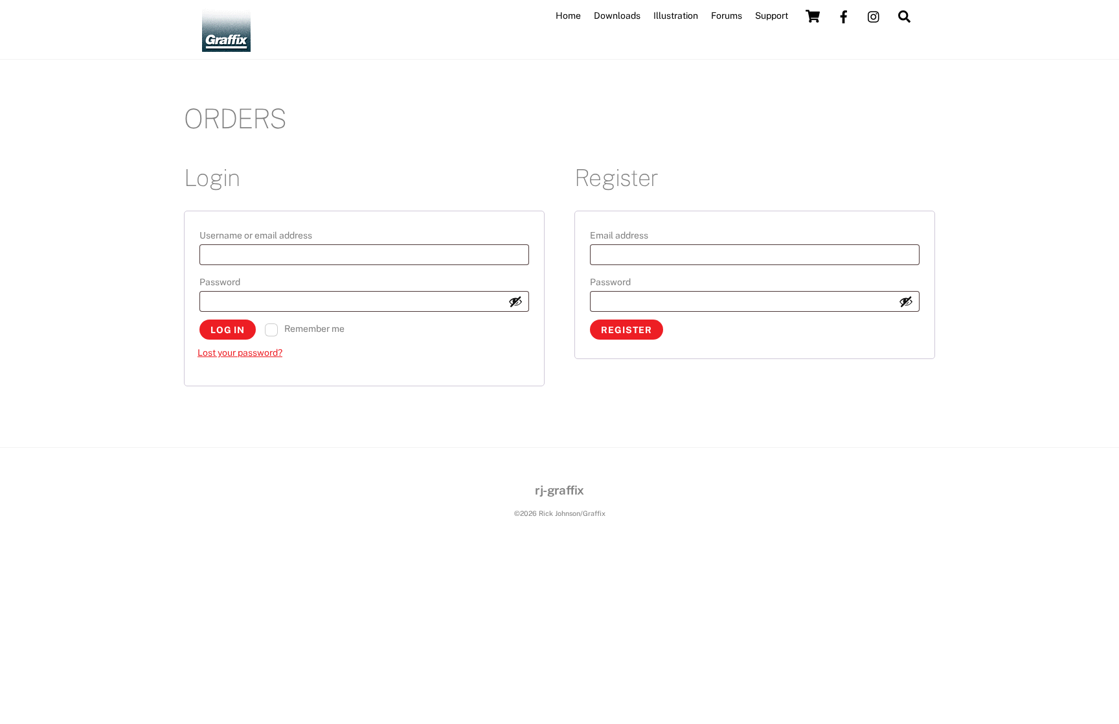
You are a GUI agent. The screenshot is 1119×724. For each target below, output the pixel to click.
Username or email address (277, 234)
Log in (227, 330)
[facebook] (844, 15)
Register (626, 330)
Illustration (675, 15)
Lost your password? (240, 352)
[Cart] (813, 16)
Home (568, 15)
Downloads (617, 15)
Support (771, 15)
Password (241, 281)
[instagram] (874, 15)
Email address (640, 234)
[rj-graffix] (226, 46)
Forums (726, 15)
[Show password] (515, 301)
